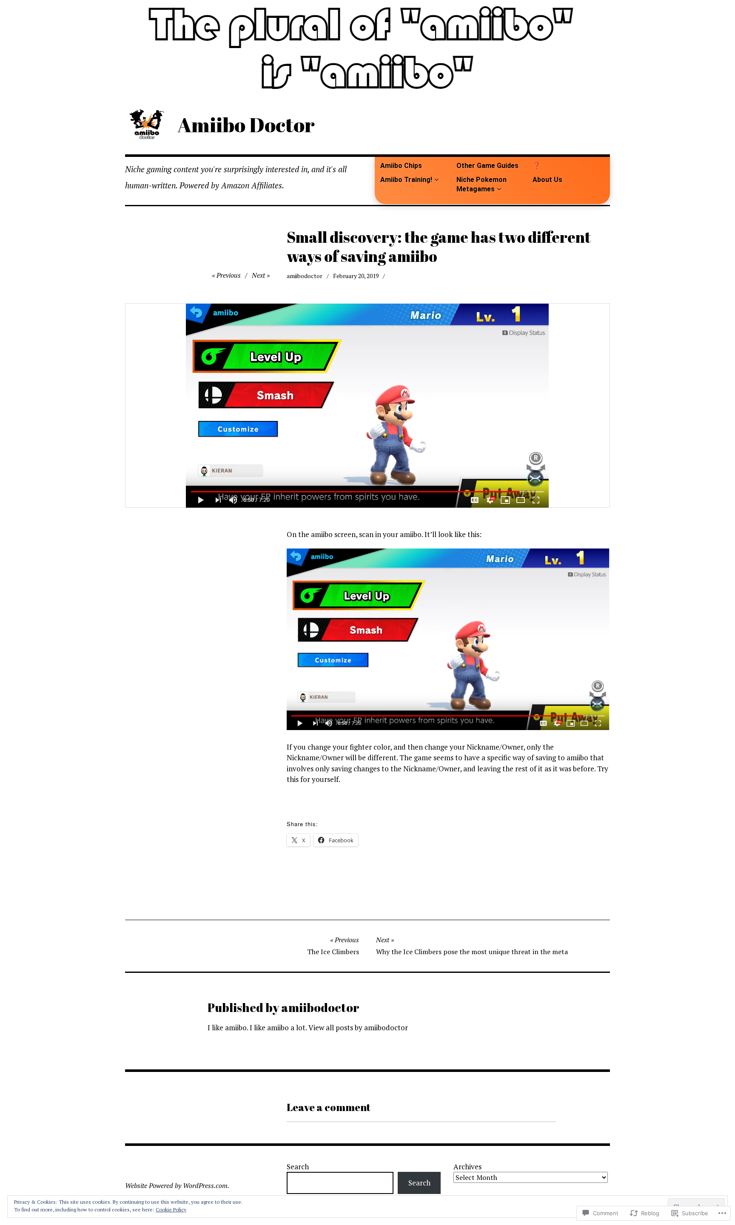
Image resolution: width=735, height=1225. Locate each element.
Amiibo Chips (401, 166)
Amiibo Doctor (246, 124)
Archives (467, 1166)
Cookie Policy (171, 1209)
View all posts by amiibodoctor (358, 1027)
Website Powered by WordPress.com (176, 1185)
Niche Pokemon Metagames (481, 184)
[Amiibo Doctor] (367, 47)
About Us (547, 180)
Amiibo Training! (406, 180)
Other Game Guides (487, 166)
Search (298, 1166)
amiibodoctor (304, 276)
